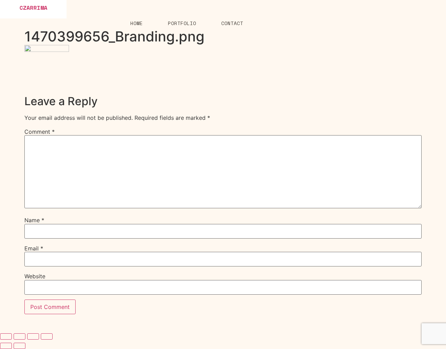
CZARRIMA (33, 7)
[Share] (19, 336)
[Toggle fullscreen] (33, 336)
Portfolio (182, 23)
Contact (232, 23)
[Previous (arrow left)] (6, 346)
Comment (39, 131)
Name (34, 220)
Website (34, 276)
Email (33, 248)
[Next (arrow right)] (19, 346)
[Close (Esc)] (6, 336)
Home (136, 23)
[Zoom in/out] (47, 336)
